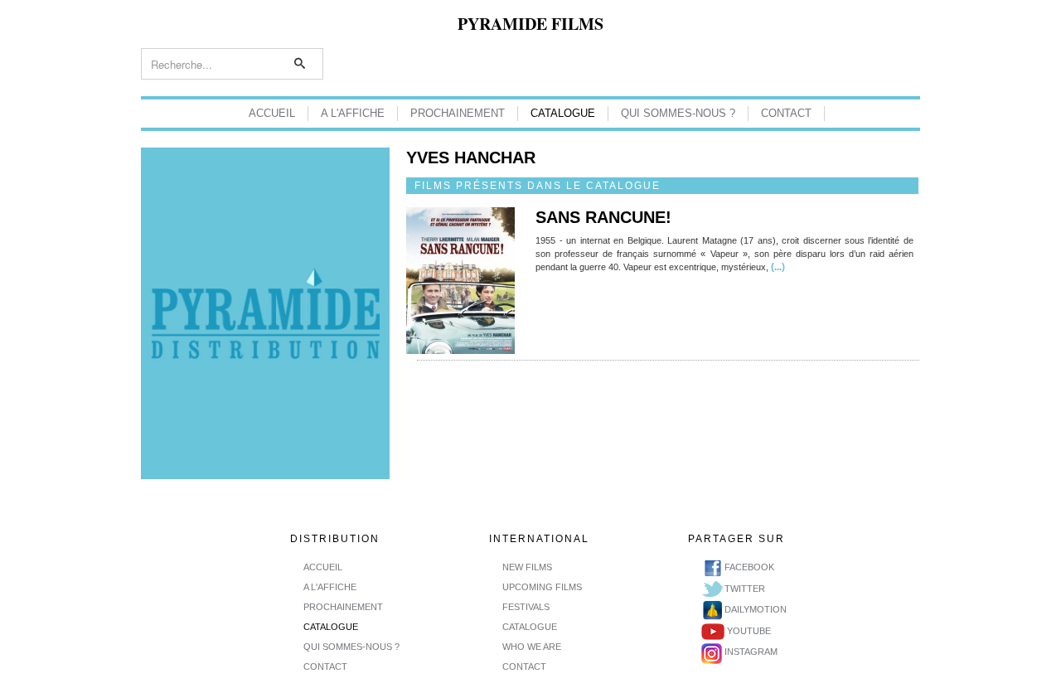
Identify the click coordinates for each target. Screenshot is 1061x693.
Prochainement (457, 113)
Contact (786, 113)
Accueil (272, 113)
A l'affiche (353, 113)
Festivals (526, 607)
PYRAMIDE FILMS (530, 24)
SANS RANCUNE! (603, 217)
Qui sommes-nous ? (678, 113)
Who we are (531, 647)
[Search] (300, 64)
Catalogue (562, 113)
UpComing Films (542, 587)
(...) (776, 267)
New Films (527, 567)
